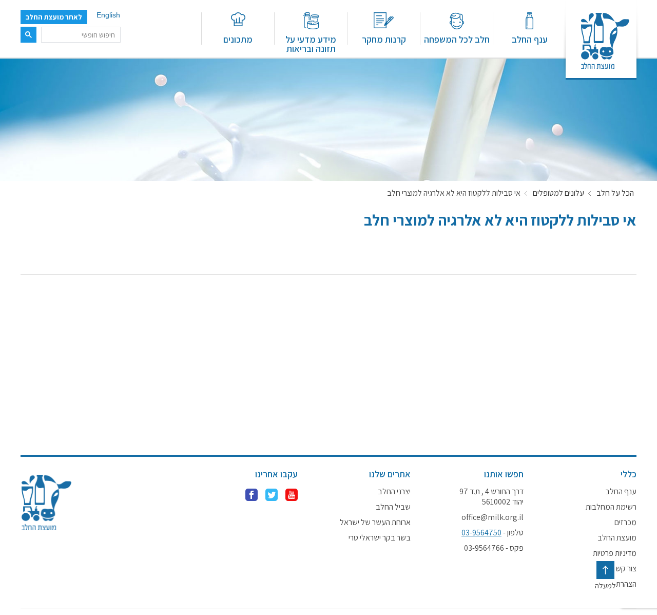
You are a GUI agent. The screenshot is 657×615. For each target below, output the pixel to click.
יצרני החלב (394, 492)
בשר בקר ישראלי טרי (380, 538)
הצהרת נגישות (615, 584)
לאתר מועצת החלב (54, 17)
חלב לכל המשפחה (457, 38)
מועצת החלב (616, 538)
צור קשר (624, 569)
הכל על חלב (615, 193)
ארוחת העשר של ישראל (375, 522)
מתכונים (238, 38)
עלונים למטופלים (558, 193)
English (108, 14)
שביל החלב (393, 507)
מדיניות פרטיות (614, 553)
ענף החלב (530, 38)
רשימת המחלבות (611, 507)
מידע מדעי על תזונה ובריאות (310, 43)
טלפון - (492, 533)
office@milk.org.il (492, 517)
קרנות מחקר (384, 38)
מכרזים (625, 522)
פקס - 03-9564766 (494, 548)
